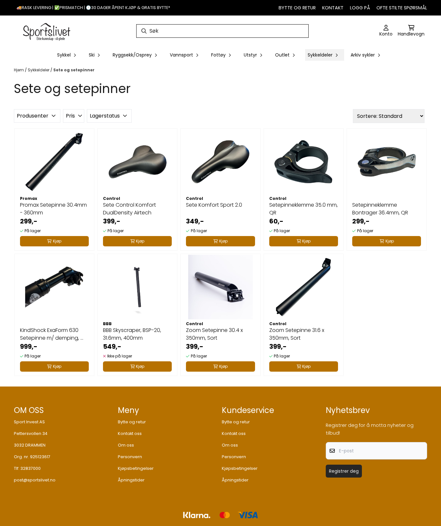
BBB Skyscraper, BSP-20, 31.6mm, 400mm (132, 334)
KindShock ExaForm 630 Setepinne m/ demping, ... (51, 334)
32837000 (30, 468)
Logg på (360, 8)
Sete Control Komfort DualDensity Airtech (129, 208)
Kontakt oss (130, 433)
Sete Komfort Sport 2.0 (214, 205)
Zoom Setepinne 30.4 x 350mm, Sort (214, 334)
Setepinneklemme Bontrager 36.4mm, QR (380, 208)
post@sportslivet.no (35, 480)
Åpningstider (131, 480)
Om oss (126, 445)
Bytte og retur (297, 8)
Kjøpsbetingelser (136, 468)
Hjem (19, 70)
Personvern (130, 456)
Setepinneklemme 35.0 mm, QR (303, 208)
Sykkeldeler (39, 70)
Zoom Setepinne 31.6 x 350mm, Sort (296, 334)
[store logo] (47, 31)
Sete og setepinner (74, 70)
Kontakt (333, 8)
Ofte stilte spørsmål (401, 8)
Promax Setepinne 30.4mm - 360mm (53, 208)
